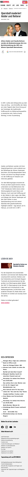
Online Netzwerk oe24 (7, 431)
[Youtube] (11, 427)
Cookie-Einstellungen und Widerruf (10, 444)
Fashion (3, 5)
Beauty (9, 5)
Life (13, 5)
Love (17, 5)
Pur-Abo (3, 449)
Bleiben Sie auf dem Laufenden (9, 421)
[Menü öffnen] (26, 5)
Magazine (6, 8)
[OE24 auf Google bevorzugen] (25, 52)
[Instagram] (6, 427)
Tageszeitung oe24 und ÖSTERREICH (11, 457)
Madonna (11, 8)
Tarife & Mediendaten (6, 464)
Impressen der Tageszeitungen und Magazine (12, 469)
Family (22, 5)
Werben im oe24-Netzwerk (8, 446)
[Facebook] (2, 427)
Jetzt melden (5, 303)
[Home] (1, 8)
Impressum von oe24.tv (7, 453)
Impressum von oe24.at (7, 451)
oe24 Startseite (5, 437)
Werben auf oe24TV (6, 448)
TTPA (2, 471)
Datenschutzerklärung (7, 440)
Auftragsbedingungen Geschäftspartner (11, 462)
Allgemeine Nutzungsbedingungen (10, 439)
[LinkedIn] (15, 427)
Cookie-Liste (4, 442)
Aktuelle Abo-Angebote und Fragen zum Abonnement (11, 467)
